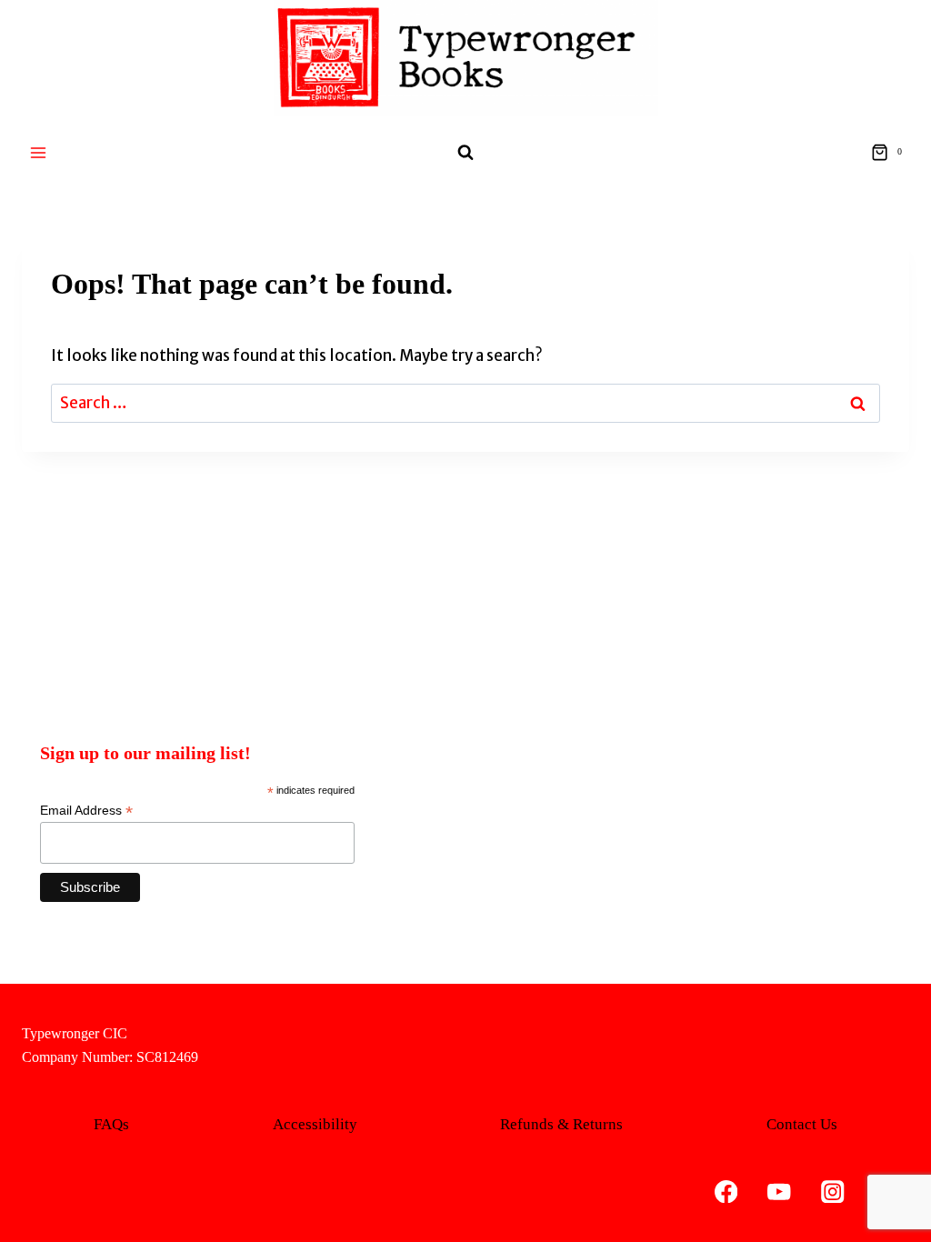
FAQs (111, 1124)
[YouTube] (779, 1191)
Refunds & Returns (561, 1124)
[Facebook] (726, 1191)
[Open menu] (38, 152)
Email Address (86, 810)
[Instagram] (832, 1191)
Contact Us (801, 1124)
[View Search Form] (465, 152)
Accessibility (315, 1124)
